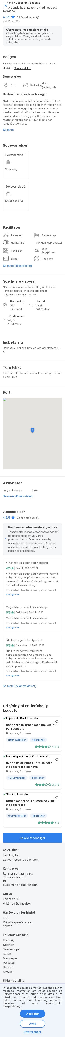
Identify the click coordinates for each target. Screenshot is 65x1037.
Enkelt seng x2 (14, 200)
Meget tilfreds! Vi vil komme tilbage (27, 607)
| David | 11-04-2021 (26, 568)
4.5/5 (6, 17)
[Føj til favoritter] (57, 721)
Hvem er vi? (11, 899)
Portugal (9, 962)
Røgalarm (47, 258)
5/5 (8, 612)
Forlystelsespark (12, 490)
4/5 (8, 568)
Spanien (8, 945)
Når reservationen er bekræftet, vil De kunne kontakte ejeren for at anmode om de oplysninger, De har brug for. (30, 290)
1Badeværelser (48, 63)
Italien (7, 953)
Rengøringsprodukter (49, 242)
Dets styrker (12, 76)
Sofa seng (11, 169)
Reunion (8, 967)
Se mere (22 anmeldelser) (19, 686)
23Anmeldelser (26, 17)
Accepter (32, 1013)
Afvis (32, 1024)
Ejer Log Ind (11, 855)
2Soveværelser (30, 63)
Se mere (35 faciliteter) (17, 265)
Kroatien (8, 971)
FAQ (6, 918)
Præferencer (32, 1032)
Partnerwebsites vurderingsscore (32, 527)
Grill (13, 85)
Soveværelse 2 (15, 186)
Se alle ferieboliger (32, 838)
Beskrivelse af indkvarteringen (25, 94)
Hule (35, 490)
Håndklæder (15, 316)
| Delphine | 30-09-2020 (29, 612)
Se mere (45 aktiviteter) (17, 496)
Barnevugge (49, 235)
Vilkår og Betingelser (17, 903)
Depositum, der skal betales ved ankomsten (29, 347)
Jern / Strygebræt (48, 250)
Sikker (14, 258)
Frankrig (8, 940)
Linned (40, 301)
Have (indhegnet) (49, 85)
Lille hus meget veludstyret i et (24, 640)
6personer (14, 63)
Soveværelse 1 (15, 155)
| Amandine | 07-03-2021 (29, 645)
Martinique (10, 958)
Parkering (36, 85)
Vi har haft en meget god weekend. (27, 562)
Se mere (8, 129)
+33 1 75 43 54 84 (20, 874)
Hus (5, 63)
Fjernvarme (17, 242)
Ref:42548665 (11, 21)
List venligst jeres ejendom (20, 859)
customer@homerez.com (20, 884)
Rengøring (17, 301)
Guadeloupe (11, 949)
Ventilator (16, 250)
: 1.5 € (14, 376)
